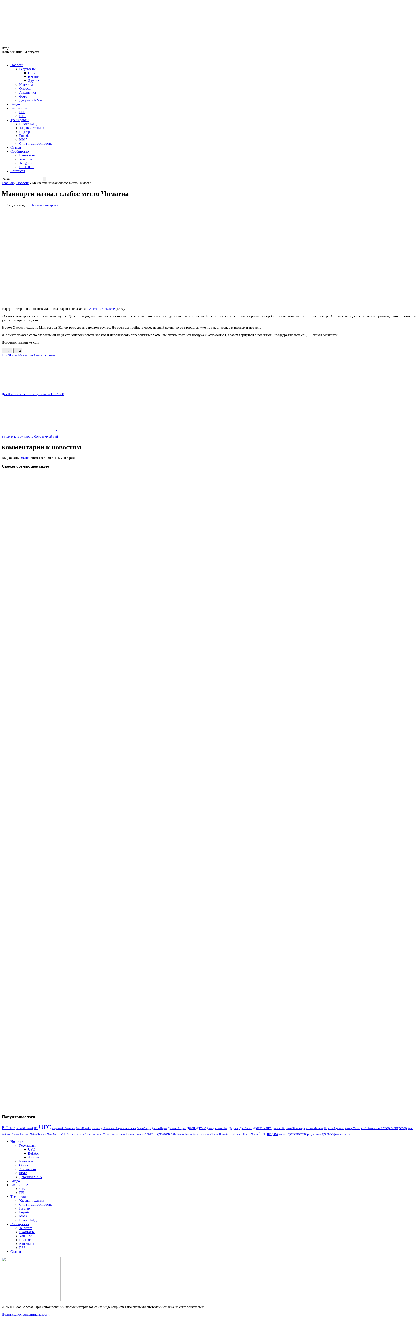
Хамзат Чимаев (44, 355)
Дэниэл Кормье (281, 1128)
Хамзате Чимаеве (102, 309)
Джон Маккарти (21, 355)
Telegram (25, 163)
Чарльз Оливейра (220, 1134)
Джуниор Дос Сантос (240, 1128)
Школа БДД (28, 124)
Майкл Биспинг (20, 1134)
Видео (15, 104)
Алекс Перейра (83, 1128)
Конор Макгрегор (393, 1128)
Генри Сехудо (144, 1128)
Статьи (15, 147)
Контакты (17, 171)
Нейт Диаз (69, 1134)
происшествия (297, 1134)
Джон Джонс (196, 1128)
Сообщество (19, 151)
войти (24, 458)
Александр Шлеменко (103, 1128)
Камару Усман (352, 1128)
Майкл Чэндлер (38, 1134)
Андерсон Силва (125, 1128)
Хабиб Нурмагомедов (160, 1134)
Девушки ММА (30, 100)
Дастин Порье (159, 1128)
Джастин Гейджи (177, 1128)
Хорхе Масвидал (202, 1134)
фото (347, 1134)
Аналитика (27, 92)
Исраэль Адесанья (334, 1128)
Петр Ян (80, 1134)
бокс (262, 1134)
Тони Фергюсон (93, 1134)
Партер (24, 132)
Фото (23, 96)
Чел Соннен (236, 1134)
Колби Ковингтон (370, 1128)
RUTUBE (26, 167)
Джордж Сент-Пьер (217, 1128)
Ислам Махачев (314, 1128)
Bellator (33, 77)
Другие (33, 80)
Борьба (24, 136)
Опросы (25, 88)
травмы (327, 1134)
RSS (22, 1248)
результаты (314, 1134)
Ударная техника (31, 128)
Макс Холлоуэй (55, 1134)
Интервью (26, 84)
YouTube (25, 159)
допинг (283, 1134)
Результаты (27, 69)
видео (272, 1133)
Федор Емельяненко (114, 1134)
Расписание (19, 108)
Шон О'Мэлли (250, 1134)
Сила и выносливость (35, 143)
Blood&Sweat (24, 1128)
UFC (31, 73)
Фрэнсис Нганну (134, 1134)
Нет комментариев (44, 205)
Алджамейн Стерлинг (63, 1128)
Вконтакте (27, 155)
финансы (338, 1134)
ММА (23, 139)
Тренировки (19, 120)
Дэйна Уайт (262, 1128)
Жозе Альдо (298, 1128)
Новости (16, 65)
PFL (22, 112)
